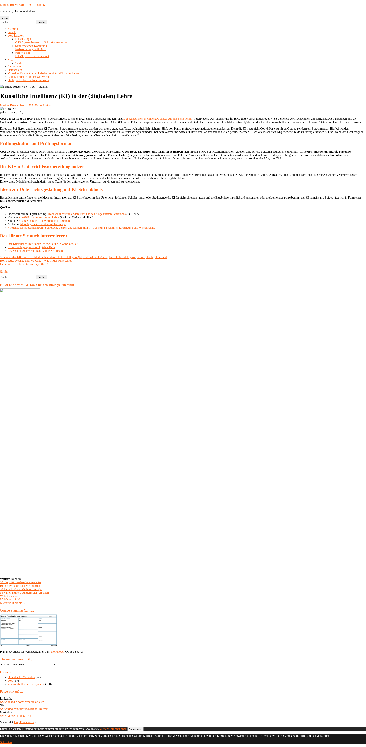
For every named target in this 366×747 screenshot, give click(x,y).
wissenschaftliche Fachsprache (26, 684)
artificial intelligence (95, 257)
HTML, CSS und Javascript (32, 56)
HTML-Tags (23, 39)
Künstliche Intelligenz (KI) (67, 257)
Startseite (13, 28)
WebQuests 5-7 (9, 596)
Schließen (6, 742)
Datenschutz (15, 69)
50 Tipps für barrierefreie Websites (28, 80)
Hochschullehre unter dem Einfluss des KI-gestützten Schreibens (87, 214)
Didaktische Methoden (21, 677)
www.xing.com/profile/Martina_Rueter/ (24, 708)
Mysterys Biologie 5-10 (14, 602)
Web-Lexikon (16, 35)
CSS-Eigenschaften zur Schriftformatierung (41, 42)
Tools (149, 257)
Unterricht (161, 257)
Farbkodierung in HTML (30, 49)
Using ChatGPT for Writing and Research (44, 220)
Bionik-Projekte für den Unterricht (28, 76)
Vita (10, 59)
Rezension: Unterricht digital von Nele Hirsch (35, 250)
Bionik (12, 32)
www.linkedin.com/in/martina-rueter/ (22, 702)
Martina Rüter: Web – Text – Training (22, 4)
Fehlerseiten (22, 52)
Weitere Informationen (113, 728)
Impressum (14, 66)
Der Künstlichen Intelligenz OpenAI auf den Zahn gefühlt (158, 118)
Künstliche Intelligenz (122, 257)
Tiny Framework (24, 722)
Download (57, 651)
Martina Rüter (8, 105)
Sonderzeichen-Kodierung (31, 45)
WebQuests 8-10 (10, 599)
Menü (5, 18)
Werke (19, 63)
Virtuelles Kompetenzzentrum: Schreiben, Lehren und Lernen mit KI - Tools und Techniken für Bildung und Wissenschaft (81, 227)
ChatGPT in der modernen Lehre (39, 217)
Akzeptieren (135, 729)
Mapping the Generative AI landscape (43, 224)
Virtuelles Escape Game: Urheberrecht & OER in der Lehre (43, 73)
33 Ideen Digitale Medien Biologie (21, 589)
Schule (141, 257)
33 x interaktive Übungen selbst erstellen (24, 592)
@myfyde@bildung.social (16, 715)
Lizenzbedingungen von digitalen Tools (31, 247)
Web (10, 680)
